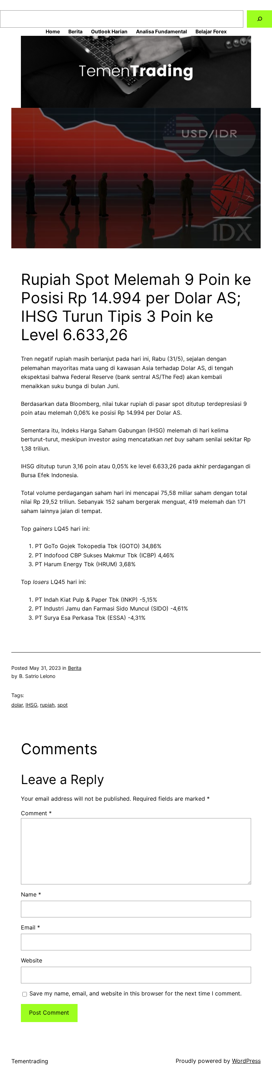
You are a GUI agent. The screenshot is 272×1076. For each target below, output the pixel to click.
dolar (17, 705)
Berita (74, 668)
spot (62, 705)
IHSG (31, 705)
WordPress (246, 1060)
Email (30, 927)
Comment (36, 813)
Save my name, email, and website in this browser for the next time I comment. (135, 993)
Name (31, 894)
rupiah (47, 705)
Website (31, 960)
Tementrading (29, 1061)
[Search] (259, 19)
